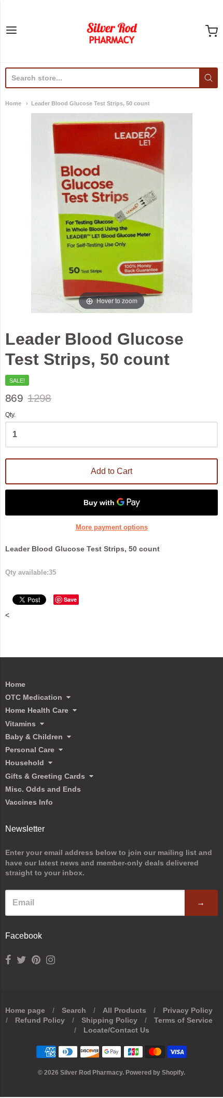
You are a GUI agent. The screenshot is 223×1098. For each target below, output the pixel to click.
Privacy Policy (188, 1010)
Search (74, 1010)
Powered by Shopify (155, 1072)
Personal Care (29, 749)
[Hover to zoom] (112, 213)
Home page (25, 1010)
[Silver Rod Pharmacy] (111, 31)
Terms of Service (183, 1020)
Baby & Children (34, 737)
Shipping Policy (109, 1020)
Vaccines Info (29, 802)
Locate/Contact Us (116, 1030)
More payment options (112, 527)
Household (24, 762)
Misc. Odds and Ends (43, 789)
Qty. (10, 415)
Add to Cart (111, 471)
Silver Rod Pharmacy (91, 1072)
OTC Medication (33, 697)
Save (70, 599)
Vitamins (20, 724)
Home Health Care (36, 710)
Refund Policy (40, 1020)
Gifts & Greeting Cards (45, 776)
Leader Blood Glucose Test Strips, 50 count (90, 103)
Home (13, 103)
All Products (124, 1010)
